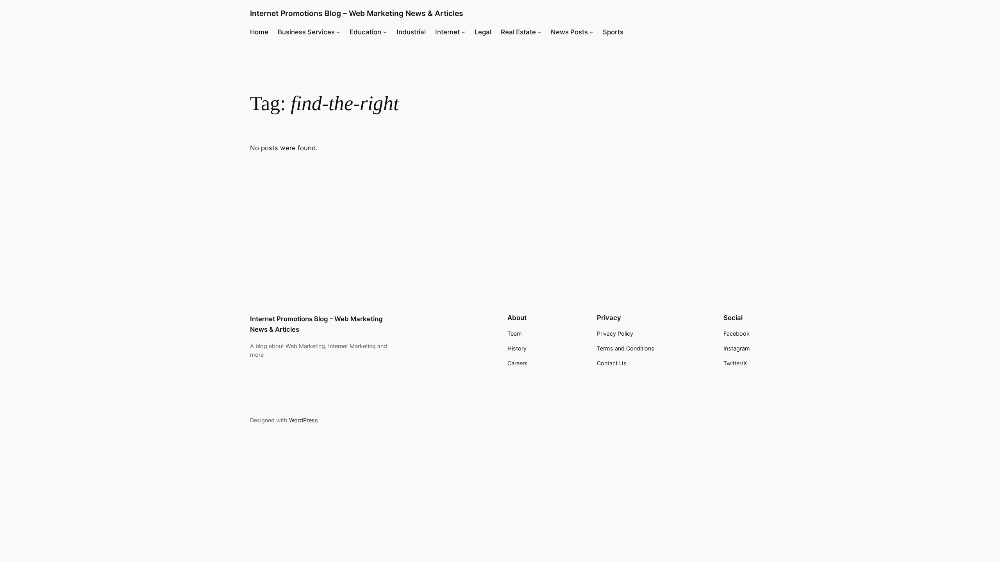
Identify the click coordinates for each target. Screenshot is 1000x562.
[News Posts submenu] (591, 32)
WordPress (303, 420)
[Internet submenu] (463, 32)
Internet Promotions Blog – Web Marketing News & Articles (356, 13)
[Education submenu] (385, 32)
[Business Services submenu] (338, 32)
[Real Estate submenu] (539, 32)
